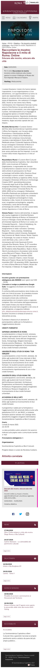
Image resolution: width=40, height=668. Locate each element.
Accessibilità (7, 630)
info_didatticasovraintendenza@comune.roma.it (20, 311)
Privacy (32, 665)
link (36, 505)
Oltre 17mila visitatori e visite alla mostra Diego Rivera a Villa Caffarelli (18, 533)
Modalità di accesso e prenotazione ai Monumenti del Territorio (17, 597)
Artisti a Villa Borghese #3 (12, 566)
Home (4, 43)
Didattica (17, 43)
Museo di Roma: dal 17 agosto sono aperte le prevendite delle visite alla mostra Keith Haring (19, 607)
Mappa (35, 18)
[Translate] (32, 2)
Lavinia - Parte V (9, 573)
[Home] (20, 9)
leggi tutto (7, 551)
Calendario (21, 18)
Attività (10, 43)
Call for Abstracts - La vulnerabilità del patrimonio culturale (17, 543)
